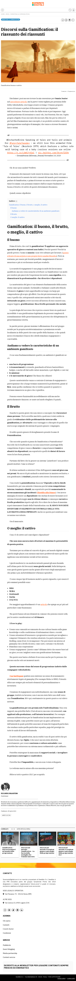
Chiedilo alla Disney (46, 492)
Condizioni (7, 933)
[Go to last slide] (12, 829)
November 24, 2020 (52, 155)
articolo (44, 604)
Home (3, 14)
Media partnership (10, 953)
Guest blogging (9, 949)
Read (7, 14)
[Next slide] (14, 829)
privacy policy (62, 978)
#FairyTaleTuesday (20, 143)
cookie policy (71, 978)
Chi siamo (6, 921)
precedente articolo (18, 102)
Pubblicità (7, 945)
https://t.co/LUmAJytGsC (20, 152)
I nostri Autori (8, 929)
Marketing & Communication (19, 14)
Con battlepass (16, 676)
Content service (9, 957)
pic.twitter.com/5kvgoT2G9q (53, 152)
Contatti (6, 925)
